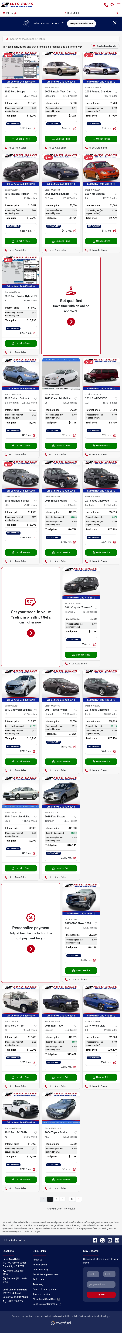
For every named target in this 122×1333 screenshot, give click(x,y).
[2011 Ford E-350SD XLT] (101, 374)
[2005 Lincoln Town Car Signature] (61, 67)
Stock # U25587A (93, 394)
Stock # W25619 (12, 496)
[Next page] (78, 1199)
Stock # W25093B (13, 1128)
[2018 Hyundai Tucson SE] (20, 170)
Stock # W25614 (12, 292)
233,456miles (70, 714)
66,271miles (70, 820)
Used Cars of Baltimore (45, 1304)
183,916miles (110, 402)
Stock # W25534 (92, 496)
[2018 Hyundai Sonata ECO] (20, 476)
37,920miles (70, 1030)
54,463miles (110, 505)
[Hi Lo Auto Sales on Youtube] (108, 1240)
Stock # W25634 (92, 190)
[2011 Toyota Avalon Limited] (61, 686)
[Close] (115, 23)
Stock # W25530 (52, 1021)
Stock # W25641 (52, 87)
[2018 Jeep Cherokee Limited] (101, 686)
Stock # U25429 (52, 394)
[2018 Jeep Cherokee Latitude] (101, 476)
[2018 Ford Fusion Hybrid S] (20, 272)
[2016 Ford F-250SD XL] (20, 1108)
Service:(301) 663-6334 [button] (15, 1280)
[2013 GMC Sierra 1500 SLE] (81, 899)
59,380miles (110, 1030)
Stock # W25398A (13, 394)
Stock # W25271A (73, 603)
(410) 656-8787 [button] (15, 1301)
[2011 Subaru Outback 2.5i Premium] (20, 374)
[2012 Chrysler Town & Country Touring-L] (81, 583)
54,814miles (30, 505)
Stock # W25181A (53, 1128)
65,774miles (30, 714)
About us (37, 1259)
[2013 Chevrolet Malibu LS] (61, 374)
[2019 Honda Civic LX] (101, 1001)
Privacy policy (40, 1264)
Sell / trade (38, 1279)
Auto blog (38, 1284)
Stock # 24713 (51, 812)
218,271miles (110, 96)
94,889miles (70, 505)
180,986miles (70, 1136)
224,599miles (29, 402)
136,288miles (70, 402)
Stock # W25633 (52, 190)
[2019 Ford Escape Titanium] (61, 792)
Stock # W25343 (92, 706)
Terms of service (42, 1294)
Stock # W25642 (12, 87)
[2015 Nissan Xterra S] (61, 476)
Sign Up (101, 1294)
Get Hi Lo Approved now (45, 1274)
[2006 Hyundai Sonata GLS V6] (61, 170)
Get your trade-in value (81, 23)
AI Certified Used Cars (44, 1299)
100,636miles (90, 927)
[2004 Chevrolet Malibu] (20, 792)
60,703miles (110, 714)
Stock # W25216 (12, 706)
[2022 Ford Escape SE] (20, 67)
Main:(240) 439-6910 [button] (13, 1272)
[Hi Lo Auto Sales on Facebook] (94, 1240)
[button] (106, 5)
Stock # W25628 (92, 1021)
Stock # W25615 (12, 190)
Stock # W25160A (93, 87)
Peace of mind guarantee (46, 1289)
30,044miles (30, 198)
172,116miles (110, 198)
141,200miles (29, 820)
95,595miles (30, 1030)
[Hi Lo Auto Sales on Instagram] (115, 1240)
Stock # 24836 (71, 919)
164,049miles (29, 1136)
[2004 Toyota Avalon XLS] (61, 1108)
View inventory (40, 1269)
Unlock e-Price (23, 139)
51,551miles (30, 96)
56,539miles (30, 300)
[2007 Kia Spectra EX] (101, 170)
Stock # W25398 (52, 496)
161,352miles (70, 96)
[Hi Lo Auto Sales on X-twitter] (101, 1240)
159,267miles (70, 198)
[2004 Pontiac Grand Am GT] (101, 67)
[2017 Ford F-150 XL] (20, 1001)
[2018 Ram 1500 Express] (61, 1001)
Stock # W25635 (52, 706)
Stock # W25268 (12, 1021)
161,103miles (90, 611)
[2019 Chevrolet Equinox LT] (20, 686)
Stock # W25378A (13, 812)
